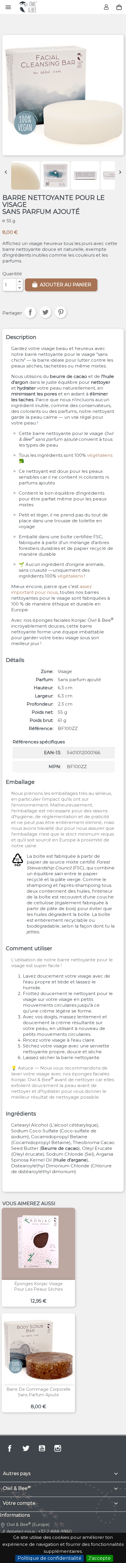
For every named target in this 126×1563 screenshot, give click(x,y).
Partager (30, 312)
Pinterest (61, 312)
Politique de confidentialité (49, 1558)
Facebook (9, 1448)
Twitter (25, 1448)
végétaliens (100, 455)
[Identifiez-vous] (107, 7)
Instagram (57, 1448)
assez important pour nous (51, 589)
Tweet (45, 312)
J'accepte (99, 1558)
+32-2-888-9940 (55, 1531)
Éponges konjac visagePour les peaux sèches (38, 1286)
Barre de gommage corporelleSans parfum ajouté (38, 1392)
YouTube (42, 1448)
